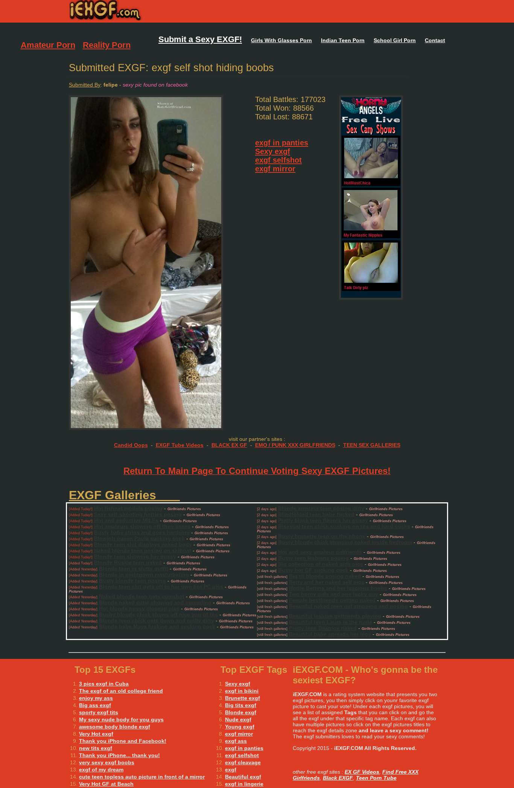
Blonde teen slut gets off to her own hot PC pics (161, 587)
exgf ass (236, 741)
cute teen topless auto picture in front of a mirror (142, 777)
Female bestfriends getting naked (332, 600)
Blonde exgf (240, 712)
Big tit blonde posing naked (325, 576)
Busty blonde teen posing (132, 581)
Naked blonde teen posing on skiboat (142, 550)
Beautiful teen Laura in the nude (330, 622)
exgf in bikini (242, 691)
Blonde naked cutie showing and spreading (155, 602)
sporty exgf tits (98, 712)
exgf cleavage (243, 762)
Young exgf (239, 727)
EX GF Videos (362, 772)
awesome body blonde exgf (114, 727)
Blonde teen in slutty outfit (133, 568)
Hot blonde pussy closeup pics (139, 608)
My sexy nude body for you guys (121, 719)
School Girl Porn (395, 40)
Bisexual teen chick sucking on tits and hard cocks (344, 526)
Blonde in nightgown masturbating (144, 575)
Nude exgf (238, 719)
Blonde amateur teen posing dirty (321, 508)
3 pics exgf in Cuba (104, 684)
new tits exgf (95, 748)
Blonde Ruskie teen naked (128, 562)
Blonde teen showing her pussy (135, 556)
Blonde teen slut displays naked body (143, 544)
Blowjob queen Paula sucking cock (139, 538)
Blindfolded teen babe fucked (316, 514)
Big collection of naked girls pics (320, 564)
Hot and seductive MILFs (126, 520)
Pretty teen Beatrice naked (323, 628)
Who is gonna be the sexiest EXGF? (154, 11)
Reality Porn (107, 45)
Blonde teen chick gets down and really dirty (156, 620)
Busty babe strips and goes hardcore (142, 532)
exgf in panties (281, 143)
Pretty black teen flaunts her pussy (323, 520)
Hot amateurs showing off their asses (142, 526)
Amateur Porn (48, 45)
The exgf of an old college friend (121, 691)
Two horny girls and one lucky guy (333, 594)
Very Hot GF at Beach (106, 784)
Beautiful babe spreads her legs (330, 634)
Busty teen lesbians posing (313, 558)
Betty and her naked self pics (326, 582)
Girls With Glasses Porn (281, 40)
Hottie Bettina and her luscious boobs (338, 588)
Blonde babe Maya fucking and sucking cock (157, 626)
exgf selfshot (278, 160)
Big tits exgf (240, 705)
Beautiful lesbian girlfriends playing (335, 616)
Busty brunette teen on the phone (321, 536)
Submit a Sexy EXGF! (200, 39)
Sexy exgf (272, 151)
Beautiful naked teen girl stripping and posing (348, 606)
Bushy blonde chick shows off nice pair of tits (158, 614)
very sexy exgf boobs (106, 762)
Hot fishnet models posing (128, 508)
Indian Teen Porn (343, 40)
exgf (230, 770)
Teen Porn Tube (376, 778)
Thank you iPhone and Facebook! (122, 741)
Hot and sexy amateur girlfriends (320, 552)
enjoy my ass (96, 698)
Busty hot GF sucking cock (313, 570)
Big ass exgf (95, 705)
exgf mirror (275, 169)
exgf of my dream (101, 770)
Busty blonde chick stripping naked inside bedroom (345, 542)
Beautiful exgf (243, 777)
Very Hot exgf (96, 734)
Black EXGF (338, 778)
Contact (435, 40)
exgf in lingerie (244, 784)
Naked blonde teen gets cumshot (141, 596)
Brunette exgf (242, 698)
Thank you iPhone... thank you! (119, 755)
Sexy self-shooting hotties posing (138, 514)
